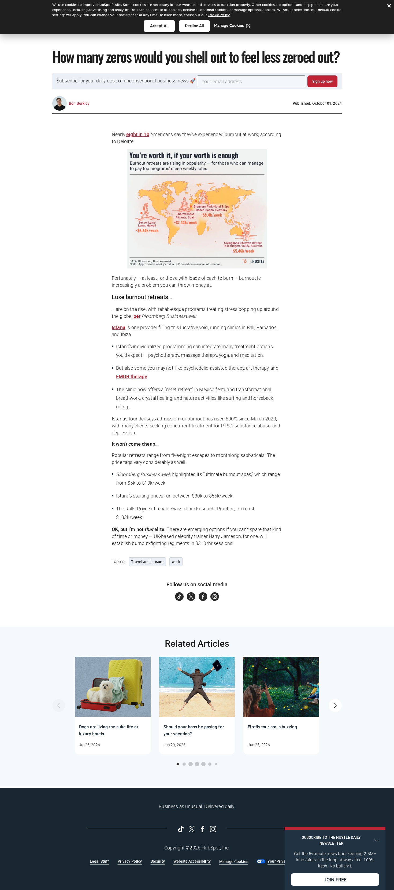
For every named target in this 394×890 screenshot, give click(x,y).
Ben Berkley (79, 103)
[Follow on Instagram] (214, 596)
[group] (113, 705)
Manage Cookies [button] (233, 861)
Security (158, 861)
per (136, 316)
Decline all (194, 26)
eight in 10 (137, 134)
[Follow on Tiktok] (179, 596)
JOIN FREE (335, 879)
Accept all (159, 26)
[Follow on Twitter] (191, 596)
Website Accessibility (192, 861)
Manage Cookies (229, 25)
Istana (118, 327)
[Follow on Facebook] (203, 596)
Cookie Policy (218, 15)
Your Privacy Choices (285, 861)
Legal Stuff (99, 861)
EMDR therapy (131, 376)
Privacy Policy (130, 861)
